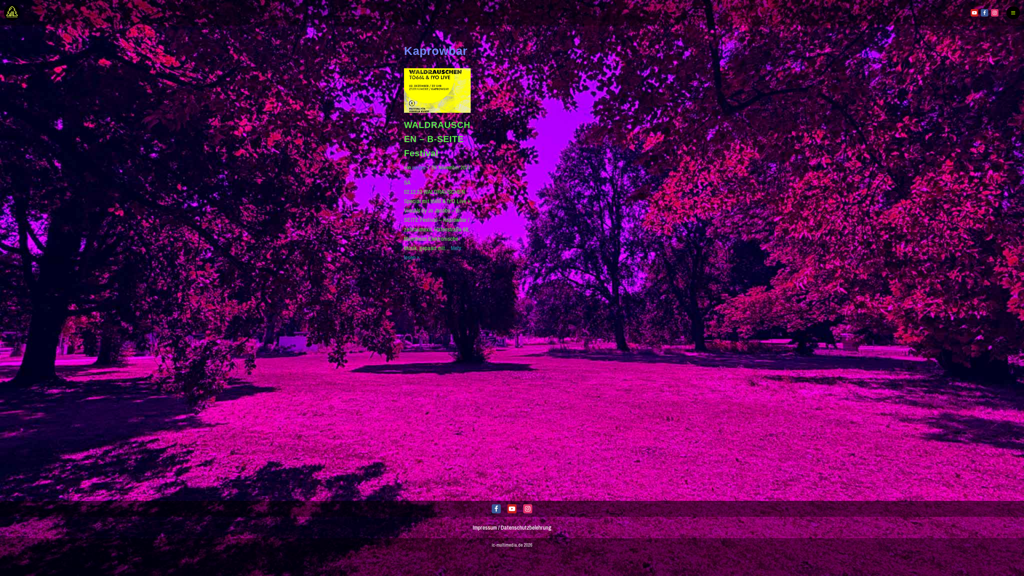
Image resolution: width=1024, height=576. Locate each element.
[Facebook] (984, 13)
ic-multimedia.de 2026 (512, 545)
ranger (419, 167)
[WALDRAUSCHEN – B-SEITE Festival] (437, 90)
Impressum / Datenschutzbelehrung (512, 527)
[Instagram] (994, 13)
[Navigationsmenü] (1013, 12)
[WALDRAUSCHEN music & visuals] (13, 13)
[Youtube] (974, 13)
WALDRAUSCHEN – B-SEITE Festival (437, 139)
